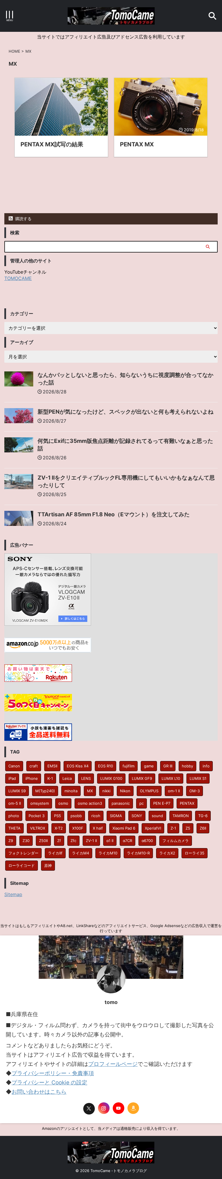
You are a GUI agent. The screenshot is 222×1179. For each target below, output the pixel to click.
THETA (14, 828)
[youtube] (118, 1108)
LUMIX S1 (198, 778)
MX (90, 791)
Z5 (188, 828)
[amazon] (133, 1108)
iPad (12, 778)
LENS (86, 778)
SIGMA (116, 815)
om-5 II (14, 803)
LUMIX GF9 (142, 778)
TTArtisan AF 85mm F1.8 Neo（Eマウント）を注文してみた (114, 514)
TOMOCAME (18, 278)
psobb (76, 815)
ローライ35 (194, 853)
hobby (187, 766)
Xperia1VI (153, 828)
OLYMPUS (149, 791)
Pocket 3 (37, 815)
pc (141, 803)
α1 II (109, 840)
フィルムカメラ (175, 840)
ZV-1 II (91, 840)
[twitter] (89, 1108)
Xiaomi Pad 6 (123, 828)
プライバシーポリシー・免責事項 (53, 1073)
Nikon (125, 791)
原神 (48, 865)
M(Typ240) (45, 791)
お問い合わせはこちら (39, 1091)
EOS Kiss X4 (77, 766)
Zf (59, 840)
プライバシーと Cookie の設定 (49, 1082)
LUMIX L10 (171, 778)
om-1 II (174, 791)
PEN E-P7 (161, 803)
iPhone (31, 778)
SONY (137, 815)
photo (13, 815)
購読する (23, 218)
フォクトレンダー (23, 853)
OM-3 (194, 791)
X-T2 (59, 828)
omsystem (39, 803)
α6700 (147, 840)
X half (98, 828)
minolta (70, 791)
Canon (14, 766)
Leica (67, 778)
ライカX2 (167, 853)
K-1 (50, 778)
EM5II (52, 766)
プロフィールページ (113, 1064)
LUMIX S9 (17, 791)
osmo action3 (90, 803)
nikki (106, 791)
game (149, 766)
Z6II (203, 828)
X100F (77, 828)
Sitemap (13, 894)
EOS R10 (105, 766)
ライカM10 (108, 853)
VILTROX (37, 828)
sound (157, 815)
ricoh (95, 815)
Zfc (73, 840)
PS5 (57, 815)
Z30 (26, 840)
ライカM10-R (138, 853)
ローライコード (21, 865)
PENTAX (187, 803)
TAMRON (181, 815)
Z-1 (173, 828)
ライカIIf (55, 853)
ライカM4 (80, 853)
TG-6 (203, 815)
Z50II (43, 840)
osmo (63, 803)
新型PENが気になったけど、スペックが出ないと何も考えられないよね (125, 411)
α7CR (127, 840)
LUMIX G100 (111, 778)
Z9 (10, 840)
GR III (167, 766)
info (206, 766)
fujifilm (128, 766)
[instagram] (104, 1108)
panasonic (121, 803)
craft (33, 766)
